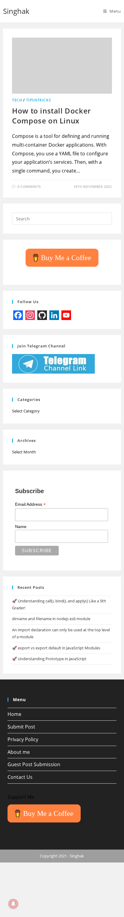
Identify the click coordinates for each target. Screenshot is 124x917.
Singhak (16, 11)
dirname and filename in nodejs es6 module (51, 618)
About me (19, 752)
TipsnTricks (38, 100)
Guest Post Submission (34, 764)
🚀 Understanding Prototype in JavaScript (49, 658)
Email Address (30, 504)
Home (14, 714)
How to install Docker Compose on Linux (51, 116)
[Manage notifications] (13, 904)
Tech (17, 100)
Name (20, 526)
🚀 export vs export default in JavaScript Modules (56, 648)
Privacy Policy (23, 739)
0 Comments (29, 186)
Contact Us (20, 777)
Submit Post (21, 726)
